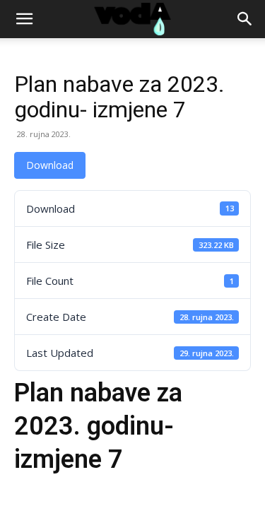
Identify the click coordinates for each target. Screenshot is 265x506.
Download (49, 165)
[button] (24, 19)
